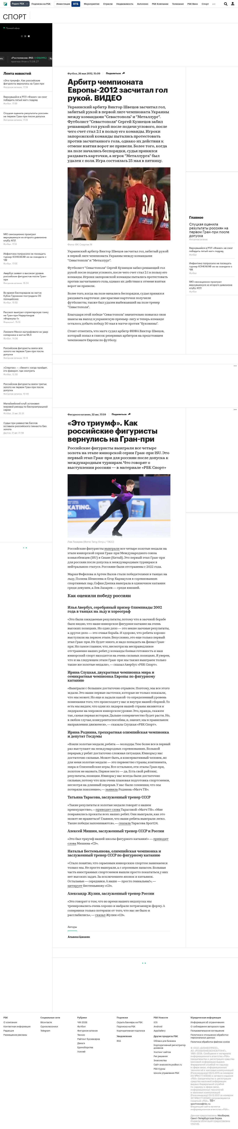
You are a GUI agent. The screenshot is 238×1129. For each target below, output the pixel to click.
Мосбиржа (223, 1115)
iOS (156, 1022)
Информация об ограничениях (207, 1022)
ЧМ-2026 (82, 1022)
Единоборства (85, 1047)
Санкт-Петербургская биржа (206, 1118)
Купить (43, 58)
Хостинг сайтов (162, 1051)
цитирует (75, 886)
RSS (119, 1040)
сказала (125, 823)
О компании (10, 1022)
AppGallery (160, 1030)
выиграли (112, 548)
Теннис (81, 1034)
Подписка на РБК (126, 1026)
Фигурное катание (198, 239)
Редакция (8, 1030)
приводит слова (108, 810)
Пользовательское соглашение (207, 1030)
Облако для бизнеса (165, 1040)
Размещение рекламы (15, 1034)
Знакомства (160, 1060)
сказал (100, 915)
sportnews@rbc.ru (200, 1103)
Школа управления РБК (166, 1072)
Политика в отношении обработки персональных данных (209, 1036)
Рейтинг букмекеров (88, 1038)
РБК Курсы (159, 1068)
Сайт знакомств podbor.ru (168, 1064)
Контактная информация (16, 1026)
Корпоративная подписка (131, 1030)
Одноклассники (49, 1026)
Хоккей (81, 1051)
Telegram (45, 1030)
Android (158, 1026)
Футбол (72, 73)
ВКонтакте (46, 1022)
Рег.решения (161, 1056)
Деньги (81, 1043)
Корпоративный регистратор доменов (170, 1046)
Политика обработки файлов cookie (210, 1041)
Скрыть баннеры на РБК (130, 1022)
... (213, 3)
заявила (111, 789)
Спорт (14, 15)
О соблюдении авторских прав (208, 1026)
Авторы (72, 927)
